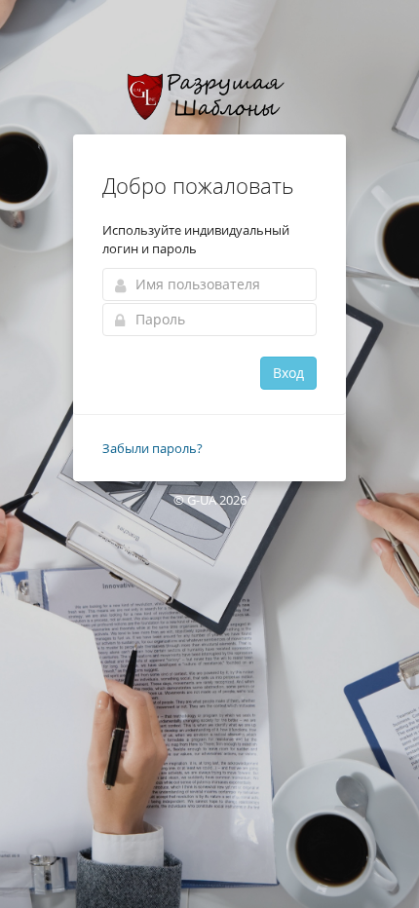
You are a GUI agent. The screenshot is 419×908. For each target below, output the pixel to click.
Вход (288, 372)
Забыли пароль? (152, 448)
